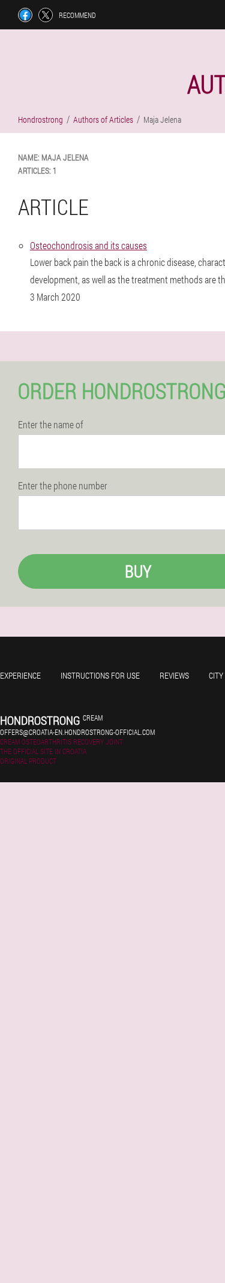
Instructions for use (100, 675)
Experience (20, 675)
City (216, 675)
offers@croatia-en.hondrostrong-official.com (77, 732)
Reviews (174, 675)
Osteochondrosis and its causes (88, 245)
